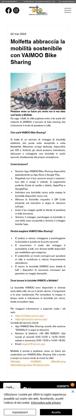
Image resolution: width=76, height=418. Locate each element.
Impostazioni (20, 412)
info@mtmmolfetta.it (11, 1)
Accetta (56, 412)
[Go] (72, 385)
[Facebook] (8, 10)
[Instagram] (16, 10)
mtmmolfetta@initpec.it (68, 1)
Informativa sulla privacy (46, 402)
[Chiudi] (70, 394)
